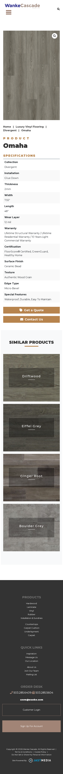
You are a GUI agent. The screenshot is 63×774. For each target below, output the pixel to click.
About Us (31, 667)
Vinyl (31, 610)
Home (7, 126)
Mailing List (31, 674)
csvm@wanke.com (31, 699)
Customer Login (31, 709)
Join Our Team (31, 671)
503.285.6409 (22, 692)
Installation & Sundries (31, 618)
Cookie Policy (40, 752)
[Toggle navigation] (8, 12)
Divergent (10, 130)
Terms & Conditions (23, 752)
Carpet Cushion (31, 628)
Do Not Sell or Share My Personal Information (32, 754)
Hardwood (31, 603)
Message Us (31, 657)
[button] (54, 36)
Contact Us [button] (33, 319)
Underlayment (31, 631)
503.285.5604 (44, 692)
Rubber (31, 614)
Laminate (31, 607)
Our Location (31, 661)
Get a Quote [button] (33, 310)
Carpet (31, 635)
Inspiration (31, 653)
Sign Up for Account (31, 726)
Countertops (31, 624)
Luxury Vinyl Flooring (30, 126)
